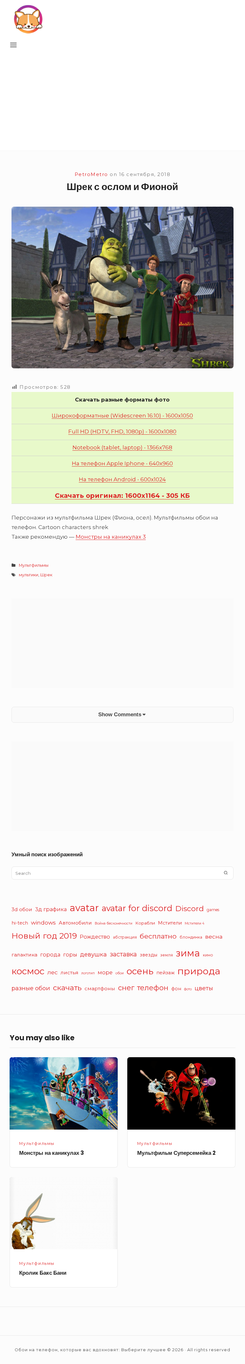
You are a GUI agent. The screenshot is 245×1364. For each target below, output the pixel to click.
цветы (204, 988)
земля (166, 955)
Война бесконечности (113, 923)
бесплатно (158, 936)
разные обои (30, 988)
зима (188, 953)
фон (176, 989)
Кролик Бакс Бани (42, 1273)
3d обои (21, 909)
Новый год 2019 (44, 935)
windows (43, 922)
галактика (24, 955)
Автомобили (75, 923)
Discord (189, 908)
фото (188, 989)
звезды (148, 955)
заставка (123, 954)
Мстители (170, 923)
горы (70, 954)
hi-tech (19, 923)
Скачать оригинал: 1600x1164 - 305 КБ (122, 495)
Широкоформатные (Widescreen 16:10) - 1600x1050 (122, 415)
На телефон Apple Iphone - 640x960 (122, 463)
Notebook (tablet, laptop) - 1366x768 (122, 447)
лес (52, 972)
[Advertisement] (123, 102)
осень (140, 971)
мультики (28, 574)
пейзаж (165, 973)
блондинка (191, 937)
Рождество (95, 936)
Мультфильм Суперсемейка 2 (176, 1153)
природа (198, 971)
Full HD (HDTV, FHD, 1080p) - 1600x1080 (122, 431)
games (213, 909)
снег (126, 988)
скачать (67, 987)
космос (27, 971)
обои (119, 973)
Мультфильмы (33, 565)
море (105, 972)
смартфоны (100, 988)
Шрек (46, 574)
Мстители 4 (194, 923)
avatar (84, 907)
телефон (152, 988)
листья (69, 973)
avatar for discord (137, 908)
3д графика (51, 909)
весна (214, 936)
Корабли (145, 922)
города (50, 954)
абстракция (125, 937)
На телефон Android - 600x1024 (122, 479)
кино (208, 955)
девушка (93, 954)
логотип (88, 973)
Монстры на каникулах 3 (111, 537)
